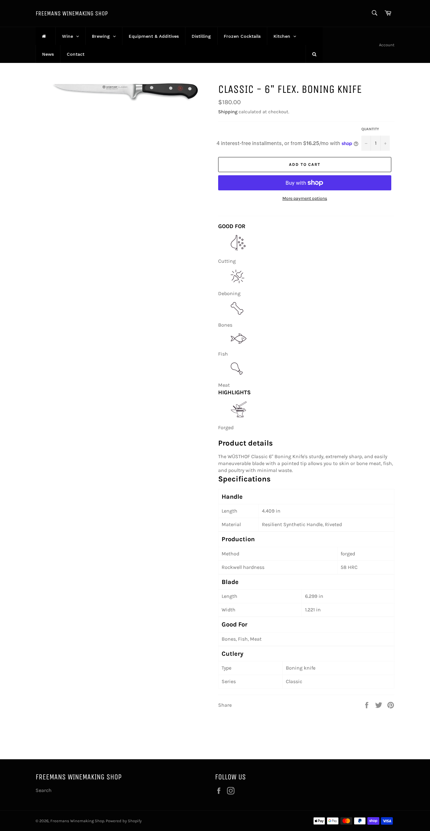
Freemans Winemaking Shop (72, 13)
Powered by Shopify (124, 820)
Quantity (370, 129)
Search (44, 790)
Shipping (227, 112)
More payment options (304, 198)
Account (386, 44)
